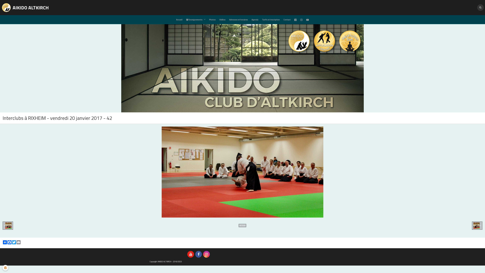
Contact (287, 19)
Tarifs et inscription (271, 19)
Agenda (255, 19)
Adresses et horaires (238, 19)
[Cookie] (5, 268)
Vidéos (222, 19)
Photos (212, 19)
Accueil (179, 19)
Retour (242, 225)
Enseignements (195, 19)
